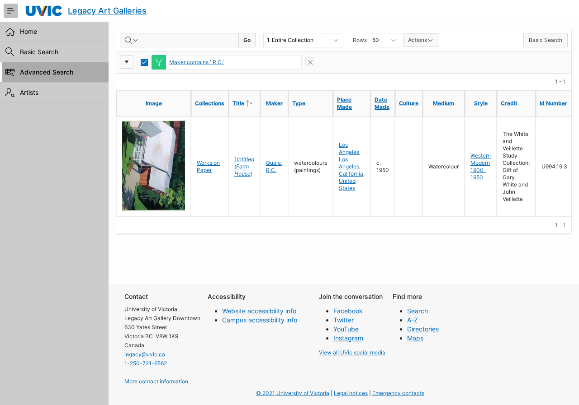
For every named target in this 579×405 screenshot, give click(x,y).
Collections (209, 103)
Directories (423, 329)
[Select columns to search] (132, 40)
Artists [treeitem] (29, 92)
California (351, 173)
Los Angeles (349, 148)
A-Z (412, 320)
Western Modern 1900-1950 (480, 166)
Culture (408, 103)
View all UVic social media (352, 352)
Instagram (348, 338)
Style (481, 103)
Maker (274, 103)
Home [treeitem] (28, 31)
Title (246, 103)
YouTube (346, 329)
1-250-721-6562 (145, 363)
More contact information (156, 381)
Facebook (348, 311)
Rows (360, 40)
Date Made (382, 103)
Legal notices (351, 393)
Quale (273, 162)
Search (417, 311)
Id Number (553, 103)
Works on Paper (208, 166)
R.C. (271, 170)
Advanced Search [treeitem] (46, 72)
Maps (415, 338)
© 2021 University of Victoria (292, 393)
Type (298, 103)
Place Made (344, 103)
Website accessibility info (259, 311)
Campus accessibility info (259, 320)
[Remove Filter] (310, 62)
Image (154, 103)
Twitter (343, 320)
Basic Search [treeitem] (39, 52)
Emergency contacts (398, 393)
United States (347, 184)
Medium (443, 103)
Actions (417, 40)
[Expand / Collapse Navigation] (11, 11)
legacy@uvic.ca (144, 354)
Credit (509, 103)
